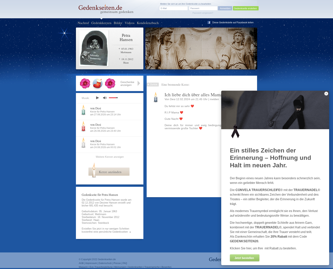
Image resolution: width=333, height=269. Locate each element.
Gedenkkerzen (101, 22)
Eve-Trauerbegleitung (101, 267)
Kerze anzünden (110, 171)
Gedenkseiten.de (107, 259)
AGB (81, 263)
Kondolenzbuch (148, 22)
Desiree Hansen (108, 202)
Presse (117, 263)
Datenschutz (105, 263)
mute (105, 97)
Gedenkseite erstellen (245, 8)
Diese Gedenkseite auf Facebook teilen (233, 22)
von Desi (95, 108)
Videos (130, 22)
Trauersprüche (152, 267)
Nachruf (83, 22)
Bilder (118, 22)
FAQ (125, 263)
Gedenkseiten (135, 267)
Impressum (91, 263)
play (97, 98)
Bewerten (166, 267)
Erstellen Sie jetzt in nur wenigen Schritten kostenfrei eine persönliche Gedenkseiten (105, 230)
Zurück (153, 84)
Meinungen (120, 267)
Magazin (83, 267)
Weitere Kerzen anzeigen (110, 156)
